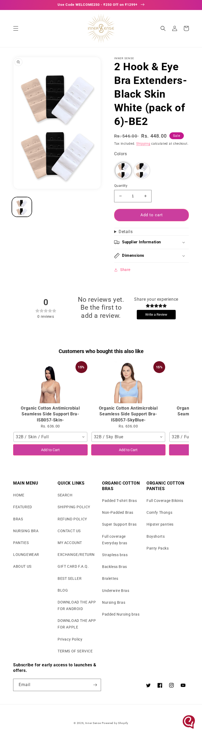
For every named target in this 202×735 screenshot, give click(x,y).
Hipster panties (160, 524)
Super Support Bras (119, 524)
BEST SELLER (70, 578)
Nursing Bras (113, 602)
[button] (16, 28)
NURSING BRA (26, 531)
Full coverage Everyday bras (114, 539)
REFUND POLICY (72, 519)
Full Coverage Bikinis (165, 501)
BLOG (63, 590)
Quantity (120, 186)
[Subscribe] (95, 685)
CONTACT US (69, 531)
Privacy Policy (70, 639)
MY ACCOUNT (70, 543)
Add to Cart (50, 450)
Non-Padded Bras (117, 512)
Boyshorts (156, 536)
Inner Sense (93, 723)
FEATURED (22, 507)
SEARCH (65, 495)
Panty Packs (158, 548)
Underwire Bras (115, 590)
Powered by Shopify (115, 723)
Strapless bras (115, 555)
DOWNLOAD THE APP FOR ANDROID (77, 605)
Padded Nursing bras (120, 614)
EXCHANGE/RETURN (76, 554)
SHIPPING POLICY (74, 507)
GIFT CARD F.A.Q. (73, 566)
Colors (120, 153)
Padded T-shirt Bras (119, 501)
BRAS (18, 519)
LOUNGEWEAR (26, 554)
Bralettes (110, 578)
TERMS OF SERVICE (75, 651)
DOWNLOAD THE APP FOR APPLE (77, 623)
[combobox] (50, 437)
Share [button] (125, 270)
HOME (18, 495)
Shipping (143, 143)
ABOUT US (22, 566)
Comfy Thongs (159, 512)
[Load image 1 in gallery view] (22, 207)
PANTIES (21, 543)
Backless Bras (114, 567)
